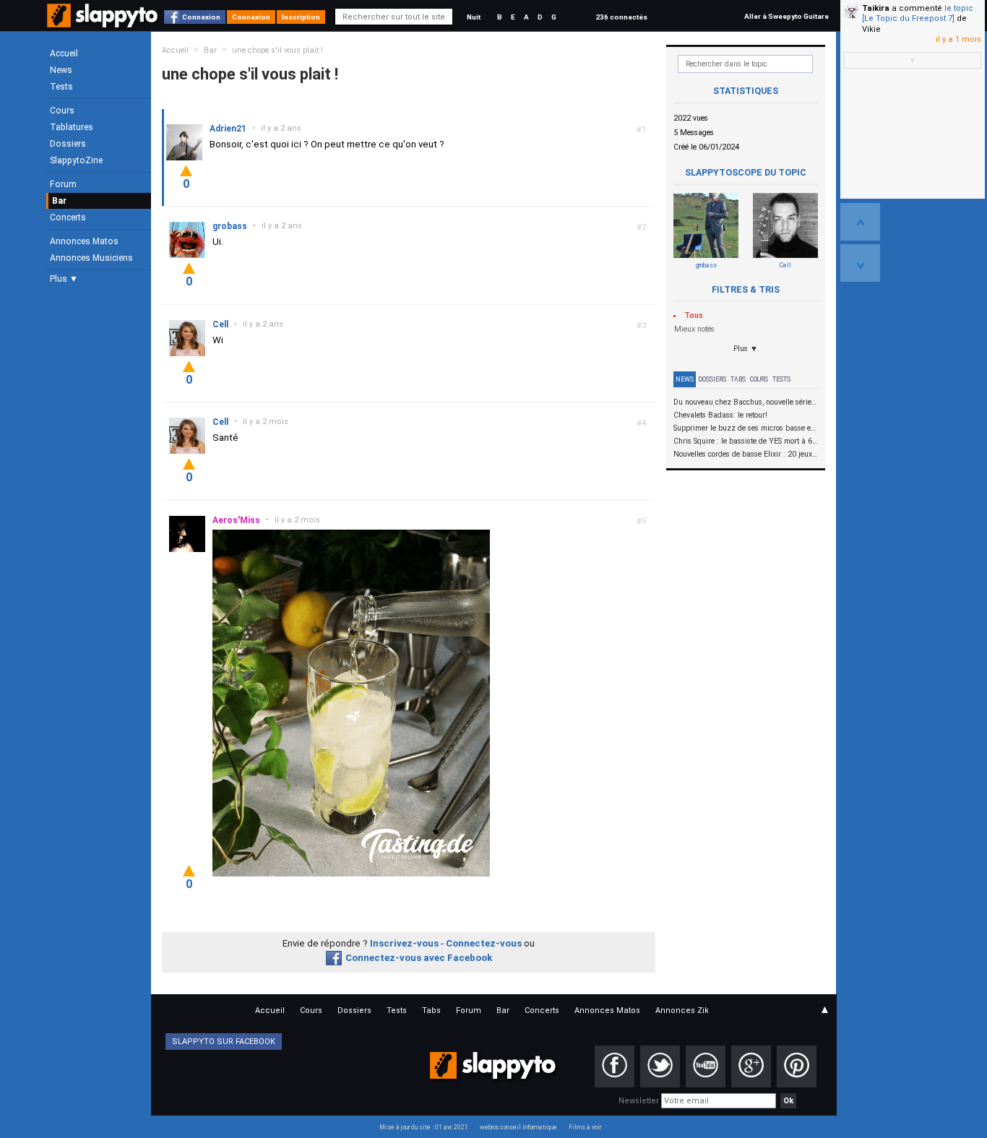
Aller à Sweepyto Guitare (786, 16)
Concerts (68, 217)
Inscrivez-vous (404, 943)
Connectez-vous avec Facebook (418, 957)
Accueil (64, 53)
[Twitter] (660, 1066)
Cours (62, 110)
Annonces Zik (682, 1010)
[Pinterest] (796, 1066)
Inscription (301, 17)
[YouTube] (705, 1066)
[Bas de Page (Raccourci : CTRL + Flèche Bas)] (860, 263)
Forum (63, 184)
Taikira (875, 8)
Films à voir (585, 1127)
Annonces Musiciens (91, 258)
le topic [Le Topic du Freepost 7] (917, 13)
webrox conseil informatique (518, 1127)
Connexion (201, 17)
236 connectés (621, 17)
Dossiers (68, 144)
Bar (59, 201)
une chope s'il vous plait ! (277, 50)
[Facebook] (614, 1066)
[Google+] (751, 1066)
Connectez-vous (484, 943)
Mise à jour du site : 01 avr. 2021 (423, 1127)
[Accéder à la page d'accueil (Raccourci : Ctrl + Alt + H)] (103, 23)
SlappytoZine (76, 160)
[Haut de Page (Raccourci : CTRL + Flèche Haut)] (860, 222)
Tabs (738, 379)
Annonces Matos (84, 241)
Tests (61, 87)
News (61, 70)
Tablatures (71, 127)
